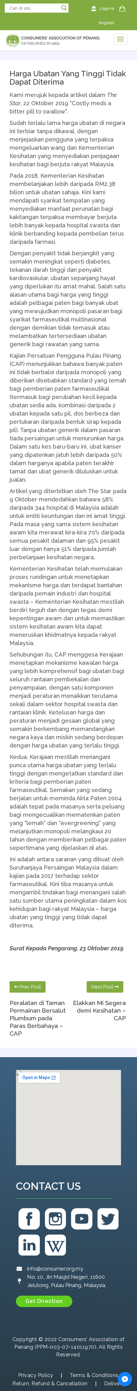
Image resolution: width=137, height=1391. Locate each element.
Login (105, 8)
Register (106, 23)
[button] (44, 1301)
